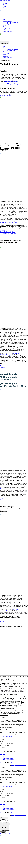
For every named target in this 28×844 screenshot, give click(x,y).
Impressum (6, 756)
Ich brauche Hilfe (7, 31)
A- (1, 822)
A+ (4, 822)
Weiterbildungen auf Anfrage (11, 84)
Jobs (4, 6)
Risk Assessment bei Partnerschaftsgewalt (10, 694)
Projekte (5, 25)
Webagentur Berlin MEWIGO (18, 765)
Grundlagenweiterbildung (10, 81)
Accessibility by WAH (5, 833)
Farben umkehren (4, 829)
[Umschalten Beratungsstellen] (27, 47)
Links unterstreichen (5, 824)
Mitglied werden (11, 24)
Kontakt (5, 7)
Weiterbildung (6, 28)
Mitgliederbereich (7, 3)
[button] (14, 680)
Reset (7, 822)
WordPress (13, 762)
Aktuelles (5, 29)
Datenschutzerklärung (8, 758)
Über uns (5, 19)
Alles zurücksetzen (5, 830)
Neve (1, 762)
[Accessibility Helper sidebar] (4, 818)
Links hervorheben (5, 825)
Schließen (3, 819)
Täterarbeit (6, 27)
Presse (5, 5)
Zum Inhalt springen (5, 0)
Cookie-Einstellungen (8, 759)
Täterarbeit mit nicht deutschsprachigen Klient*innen (13, 680)
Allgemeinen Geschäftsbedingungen (9, 222)
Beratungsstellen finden (12, 22)
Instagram (2, 754)
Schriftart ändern (4, 827)
